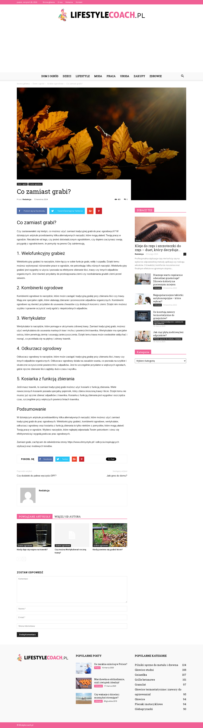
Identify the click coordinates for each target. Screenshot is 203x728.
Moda (98, 76)
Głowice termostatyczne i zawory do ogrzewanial (168, 323)
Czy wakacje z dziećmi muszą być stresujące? (106, 696)
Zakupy (139, 76)
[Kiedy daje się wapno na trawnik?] (34, 535)
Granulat (140, 684)
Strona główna (49, 2)
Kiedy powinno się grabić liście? (108, 549)
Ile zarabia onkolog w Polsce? (110, 664)
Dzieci (67, 76)
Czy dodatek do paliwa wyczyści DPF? (36, 475)
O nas (60, 2)
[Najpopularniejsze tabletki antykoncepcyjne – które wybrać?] (143, 299)
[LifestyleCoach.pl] (101, 14)
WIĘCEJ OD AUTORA (67, 516)
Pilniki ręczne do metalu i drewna (167, 339)
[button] (182, 76)
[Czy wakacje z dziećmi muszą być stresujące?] (84, 698)
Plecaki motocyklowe (149, 704)
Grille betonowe (145, 679)
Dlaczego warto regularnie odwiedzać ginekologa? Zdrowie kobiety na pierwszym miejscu (168, 279)
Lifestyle (83, 76)
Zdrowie (156, 76)
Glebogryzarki (144, 709)
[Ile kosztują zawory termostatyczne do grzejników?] (143, 316)
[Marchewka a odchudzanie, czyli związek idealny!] (84, 683)
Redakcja (27, 199)
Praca (111, 76)
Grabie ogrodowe (35, 184)
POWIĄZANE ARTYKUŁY (35, 516)
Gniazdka (141, 674)
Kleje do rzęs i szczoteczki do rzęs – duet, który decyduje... (158, 248)
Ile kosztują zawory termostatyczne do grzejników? (164, 315)
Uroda (124, 76)
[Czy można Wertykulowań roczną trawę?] (72, 535)
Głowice (140, 699)
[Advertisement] (101, 49)
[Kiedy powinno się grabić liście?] (110, 535)
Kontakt (79, 2)
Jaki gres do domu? (117, 475)
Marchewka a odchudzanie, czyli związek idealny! (109, 681)
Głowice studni (144, 669)
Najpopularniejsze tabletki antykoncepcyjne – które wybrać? (168, 298)
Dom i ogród (49, 76)
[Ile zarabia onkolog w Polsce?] (84, 668)
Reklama (69, 2)
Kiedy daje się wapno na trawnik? (32, 549)
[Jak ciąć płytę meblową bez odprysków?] (143, 336)
